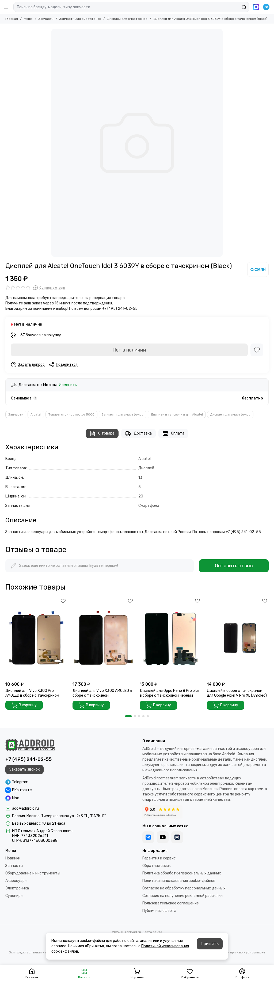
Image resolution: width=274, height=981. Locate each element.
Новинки (12, 858)
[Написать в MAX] (256, 7)
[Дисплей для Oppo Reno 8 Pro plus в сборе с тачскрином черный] (170, 638)
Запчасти (46, 19)
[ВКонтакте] (148, 837)
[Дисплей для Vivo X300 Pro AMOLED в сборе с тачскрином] (36, 638)
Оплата (177, 433)
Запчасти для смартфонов (80, 19)
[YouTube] (163, 837)
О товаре (106, 433)
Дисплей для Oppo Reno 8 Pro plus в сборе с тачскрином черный (170, 693)
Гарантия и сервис (159, 858)
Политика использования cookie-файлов (178, 880)
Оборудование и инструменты (32, 873)
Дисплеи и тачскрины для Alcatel (177, 414)
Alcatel (36, 414)
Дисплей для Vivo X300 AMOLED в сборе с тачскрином (102, 693)
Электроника (17, 888)
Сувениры (14, 895)
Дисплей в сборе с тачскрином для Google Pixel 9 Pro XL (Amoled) (237, 693)
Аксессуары (16, 880)
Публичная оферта (159, 910)
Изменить (68, 385)
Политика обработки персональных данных (181, 873)
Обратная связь (156, 865)
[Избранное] (256, 350)
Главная (11, 19)
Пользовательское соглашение (170, 903)
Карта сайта (152, 932)
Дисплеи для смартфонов (127, 19)
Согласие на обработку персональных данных (184, 888)
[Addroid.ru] (30, 745)
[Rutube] (177, 837)
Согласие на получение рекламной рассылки (182, 895)
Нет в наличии (129, 350)
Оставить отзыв (234, 566)
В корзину (28, 705)
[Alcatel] (258, 269)
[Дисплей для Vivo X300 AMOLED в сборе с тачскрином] (103, 638)
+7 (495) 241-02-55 (28, 759)
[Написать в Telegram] (266, 7)
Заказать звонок (24, 769)
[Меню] (6, 7)
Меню (28, 19)
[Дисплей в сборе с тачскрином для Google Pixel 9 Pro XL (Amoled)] (238, 638)
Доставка (143, 433)
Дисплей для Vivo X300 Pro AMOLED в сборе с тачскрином (32, 693)
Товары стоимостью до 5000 (71, 414)
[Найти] (244, 7)
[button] (128, 716)
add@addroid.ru (25, 808)
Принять (210, 943)
